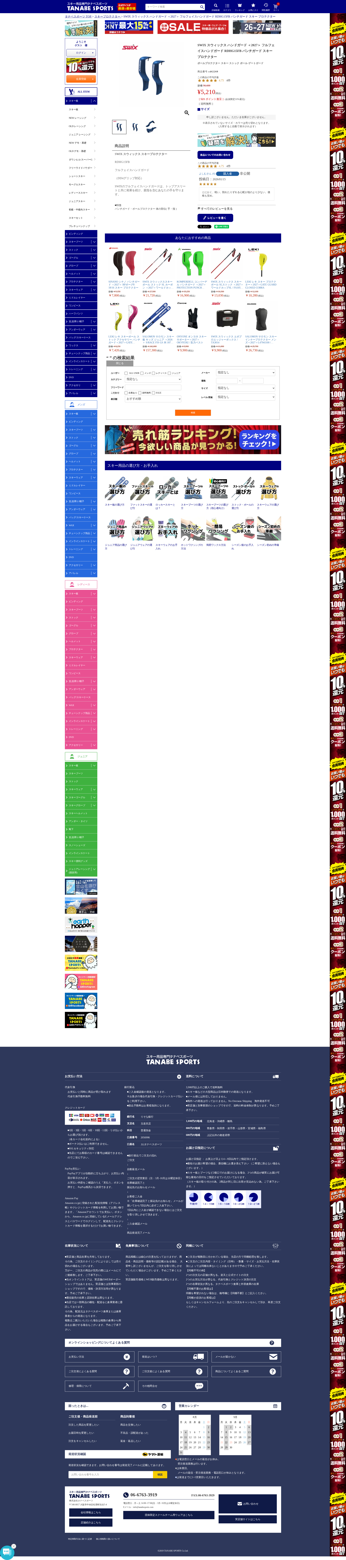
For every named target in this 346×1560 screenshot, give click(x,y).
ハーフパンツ (76, 313)
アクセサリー (76, 565)
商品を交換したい (130, 1424)
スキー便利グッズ (78, 861)
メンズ (147, 373)
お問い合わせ (250, 1503)
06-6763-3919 (143, 1494)
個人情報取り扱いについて (108, 1539)
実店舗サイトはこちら (247, 1519)
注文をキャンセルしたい (82, 1441)
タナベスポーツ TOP (78, 16)
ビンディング (76, 233)
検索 (202, 7)
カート (276, 7)
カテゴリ (227, 10)
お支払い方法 (76, 1356)
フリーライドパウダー (80, 168)
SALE (158, 393)
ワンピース (75, 305)
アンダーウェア (77, 329)
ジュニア (176, 373)
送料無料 (146, 393)
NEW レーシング (77, 118)
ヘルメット (75, 273)
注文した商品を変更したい (83, 1424)
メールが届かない (225, 1356)
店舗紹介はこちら (91, 1522)
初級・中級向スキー (79, 209)
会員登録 (81, 79)
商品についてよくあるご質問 (232, 1371)
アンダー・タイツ (78, 821)
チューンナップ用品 (79, 353)
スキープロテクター (107, 16)
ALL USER (134, 373)
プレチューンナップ (79, 226)
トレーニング (76, 369)
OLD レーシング (77, 126)
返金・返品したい (130, 1441)
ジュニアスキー (77, 201)
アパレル (73, 393)
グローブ (73, 265)
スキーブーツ (76, 241)
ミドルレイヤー (77, 297)
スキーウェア (76, 289)
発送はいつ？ (149, 1356)
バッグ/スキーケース (80, 337)
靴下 (71, 829)
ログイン (81, 52)
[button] (106, 28)
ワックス (73, 345)
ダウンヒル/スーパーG (80, 159)
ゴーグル (73, 257)
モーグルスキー (77, 184)
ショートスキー (77, 176)
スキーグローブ (77, 805)
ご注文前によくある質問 (83, 1371)
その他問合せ (149, 1385)
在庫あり (132, 393)
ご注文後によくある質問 (156, 1371)
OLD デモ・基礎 (77, 151)
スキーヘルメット (78, 813)
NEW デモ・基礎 (77, 142)
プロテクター (76, 281)
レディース (161, 373)
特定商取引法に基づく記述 (80, 1539)
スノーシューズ (77, 845)
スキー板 (73, 100)
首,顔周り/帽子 (76, 321)
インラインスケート (79, 361)
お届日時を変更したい (81, 1433)
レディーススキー (78, 192)
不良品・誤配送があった (134, 1433)
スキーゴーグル (77, 797)
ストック (73, 249)
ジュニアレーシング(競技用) (79, 871)
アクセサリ (75, 385)
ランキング (240, 10)
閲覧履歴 (266, 10)
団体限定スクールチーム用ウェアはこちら (169, 1515)
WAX (71, 525)
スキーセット (76, 218)
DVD (71, 377)
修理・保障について (80, 1385)
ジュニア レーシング (79, 134)
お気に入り (253, 10)
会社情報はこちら (91, 1512)
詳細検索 (216, 10)
